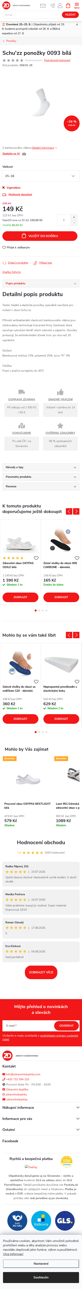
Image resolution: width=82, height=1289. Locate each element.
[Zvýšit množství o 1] (74, 217)
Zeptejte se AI (14, 154)
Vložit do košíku (43, 236)
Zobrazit (20, 597)
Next (76, 511)
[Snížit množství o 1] (74, 223)
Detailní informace (43, 148)
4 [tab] (46, 611)
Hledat (70, 15)
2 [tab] (39, 611)
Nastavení (41, 1263)
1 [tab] (36, 611)
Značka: (11, 272)
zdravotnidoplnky (16, 1094)
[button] (28, 822)
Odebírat (66, 1026)
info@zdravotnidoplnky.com (22, 1074)
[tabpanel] (20, 562)
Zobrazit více (41, 972)
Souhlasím (41, 1277)
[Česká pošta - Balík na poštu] (17, 1221)
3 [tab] (43, 611)
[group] (28, 794)
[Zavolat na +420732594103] (52, 5)
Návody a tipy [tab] (14, 467)
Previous (69, 511)
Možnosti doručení (20, 194)
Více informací (13, 1254)
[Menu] (76, 5)
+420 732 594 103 (17, 1079)
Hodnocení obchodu (41, 842)
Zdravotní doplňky (16, 1089)
